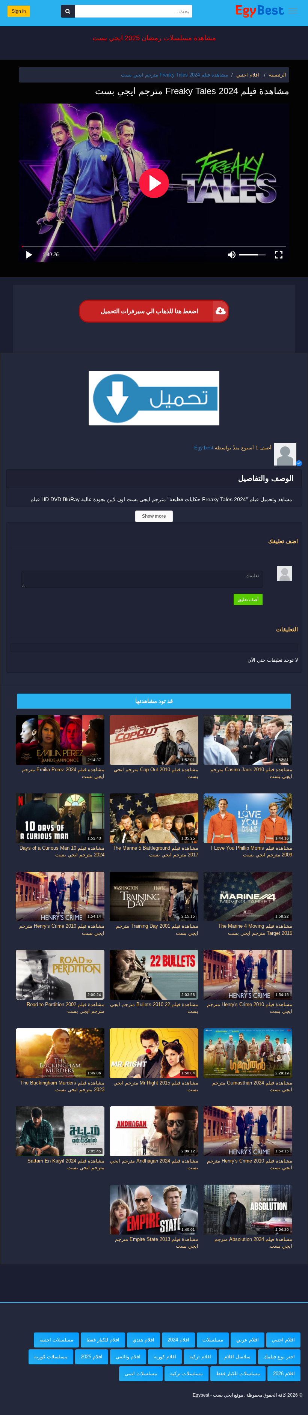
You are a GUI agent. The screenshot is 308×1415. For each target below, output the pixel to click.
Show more (154, 516)
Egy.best (203, 448)
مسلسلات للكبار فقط (238, 1373)
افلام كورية (165, 1356)
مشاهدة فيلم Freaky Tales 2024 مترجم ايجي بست (174, 75)
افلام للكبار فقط (102, 1340)
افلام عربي (247, 1340)
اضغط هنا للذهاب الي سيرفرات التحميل (149, 311)
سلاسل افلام (237, 1356)
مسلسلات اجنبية (56, 1340)
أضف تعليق (248, 599)
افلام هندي (143, 1340)
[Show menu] (293, 11)
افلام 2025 (92, 1356)
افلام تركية (200, 1356)
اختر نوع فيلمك (279, 1356)
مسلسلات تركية (186, 1373)
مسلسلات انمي (141, 1373)
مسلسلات (212, 1340)
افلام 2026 (284, 1373)
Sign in (19, 11)
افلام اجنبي (283, 1340)
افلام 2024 (178, 1340)
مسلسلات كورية (51, 1356)
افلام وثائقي (128, 1356)
